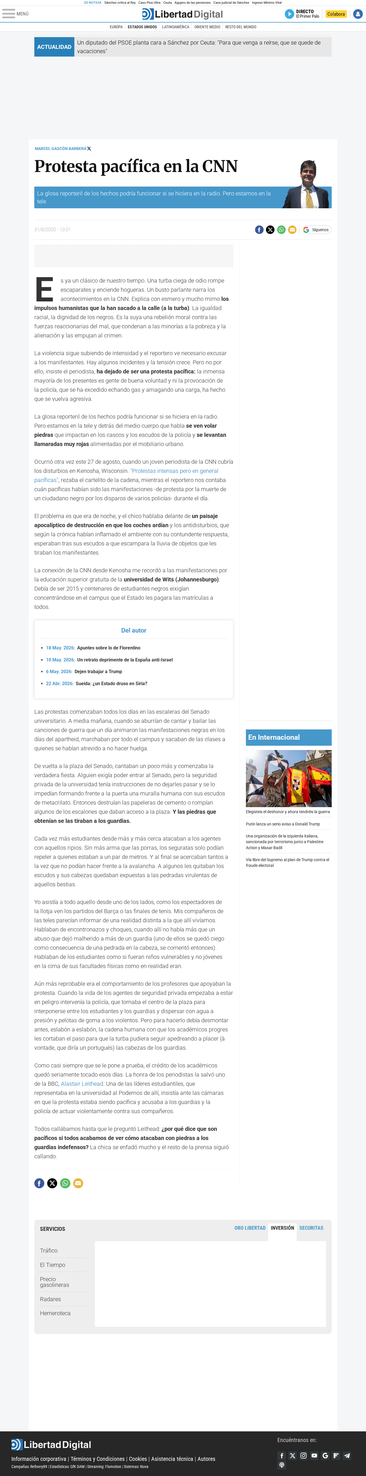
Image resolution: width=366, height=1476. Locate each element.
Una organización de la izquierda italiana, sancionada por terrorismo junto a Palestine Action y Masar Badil (284, 842)
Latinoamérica (175, 27)
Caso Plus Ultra (149, 3)
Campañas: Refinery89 (29, 1466)
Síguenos (320, 230)
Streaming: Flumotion (104, 1466)
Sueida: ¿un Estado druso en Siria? (96, 683)
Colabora (336, 14)
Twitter (292, 1455)
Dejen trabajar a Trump (84, 671)
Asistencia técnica (172, 1458)
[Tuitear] (270, 229)
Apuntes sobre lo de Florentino (93, 648)
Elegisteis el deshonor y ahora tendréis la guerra (288, 811)
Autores (206, 1458)
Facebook (281, 1455)
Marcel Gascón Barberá (60, 148)
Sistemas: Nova (136, 1466)
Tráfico (48, 1250)
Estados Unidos (142, 27)
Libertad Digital (144, 1444)
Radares (50, 1299)
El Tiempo (52, 1264)
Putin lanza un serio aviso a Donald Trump (283, 824)
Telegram (347, 1455)
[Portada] (182, 14)
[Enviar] (281, 229)
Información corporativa (38, 1458)
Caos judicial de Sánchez (231, 3)
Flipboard (336, 1455)
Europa (116, 27)
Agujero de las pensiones (193, 3)
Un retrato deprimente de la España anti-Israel (109, 660)
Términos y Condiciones (98, 1458)
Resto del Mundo (240, 27)
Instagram (303, 1455)
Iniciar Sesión (358, 14)
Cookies (138, 1458)
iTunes (281, 1465)
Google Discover (325, 1455)
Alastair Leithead (82, 1083)
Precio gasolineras (54, 1282)
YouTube (314, 1455)
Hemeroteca (55, 1313)
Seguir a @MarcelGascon (89, 148)
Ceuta (167, 3)
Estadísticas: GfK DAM (67, 1466)
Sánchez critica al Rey (120, 3)
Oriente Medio (207, 27)
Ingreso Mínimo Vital (267, 3)
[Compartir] (259, 229)
